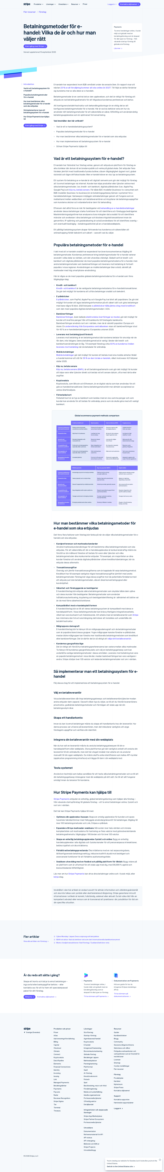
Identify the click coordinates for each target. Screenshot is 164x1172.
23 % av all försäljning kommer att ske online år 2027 (85, 87)
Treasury (57, 1111)
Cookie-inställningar (121, 1066)
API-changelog (89, 1141)
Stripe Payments (62, 799)
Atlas (56, 1035)
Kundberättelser (120, 1035)
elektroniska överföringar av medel (103, 317)
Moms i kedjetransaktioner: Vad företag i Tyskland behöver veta (82, 943)
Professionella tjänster (92, 1098)
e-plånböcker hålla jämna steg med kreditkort (113, 305)
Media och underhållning (93, 1092)
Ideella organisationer (92, 1095)
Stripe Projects (89, 1147)
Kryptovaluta (59, 1057)
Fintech (86, 1079)
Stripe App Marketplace (93, 1116)
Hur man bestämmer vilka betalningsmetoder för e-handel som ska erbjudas (37, 103)
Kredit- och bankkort (66, 288)
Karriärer (117, 1081)
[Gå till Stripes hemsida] (26, 1028)
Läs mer (117, 48)
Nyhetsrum (118, 1084)
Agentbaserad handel (92, 1038)
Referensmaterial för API (93, 1134)
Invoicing (57, 1073)
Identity (57, 1070)
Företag (42, 12)
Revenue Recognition (62, 1098)
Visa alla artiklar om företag (35, 941)
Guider (116, 1032)
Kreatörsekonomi (90, 1076)
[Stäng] (159, 1160)
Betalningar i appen (91, 1057)
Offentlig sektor (90, 1101)
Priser (85, 4)
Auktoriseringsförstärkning (64, 1038)
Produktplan (118, 1078)
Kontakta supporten (122, 1099)
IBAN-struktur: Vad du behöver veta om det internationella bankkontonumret (88, 939)
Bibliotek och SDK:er (91, 1144)
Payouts (57, 1092)
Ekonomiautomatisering (93, 1051)
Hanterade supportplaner (124, 1102)
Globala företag (90, 1054)
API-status (88, 1137)
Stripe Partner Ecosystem (94, 1119)
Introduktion (29, 84)
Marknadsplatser (90, 1060)
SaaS (86, 1070)
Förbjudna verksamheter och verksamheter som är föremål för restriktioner (127, 1054)
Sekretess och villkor (122, 1048)
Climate (57, 1051)
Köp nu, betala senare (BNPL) (70, 369)
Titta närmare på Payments (95, 996)
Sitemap (117, 1063)
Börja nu (28, 997)
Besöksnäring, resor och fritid (95, 1085)
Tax (55, 1104)
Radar (56, 1095)
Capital (56, 1045)
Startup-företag (90, 1035)
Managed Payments (61, 1082)
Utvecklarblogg (90, 1150)
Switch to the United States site (120, 1166)
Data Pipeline (59, 1060)
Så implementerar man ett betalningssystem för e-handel (36, 111)
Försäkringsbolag (90, 1089)
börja (56, 876)
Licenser (117, 1059)
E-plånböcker (62, 299)
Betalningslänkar (60, 1085)
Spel (85, 1082)
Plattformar (88, 1067)
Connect (57, 1054)
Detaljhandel (88, 1104)
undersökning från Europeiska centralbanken (86, 326)
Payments (58, 1089)
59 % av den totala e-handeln (96, 358)
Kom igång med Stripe (34, 46)
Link (55, 1079)
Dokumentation (90, 1131)
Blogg (116, 1038)
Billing (56, 1042)
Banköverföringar (64, 317)
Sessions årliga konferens (124, 1045)
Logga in (111, 4)
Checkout (57, 1048)
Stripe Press (118, 1087)
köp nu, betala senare (79, 189)
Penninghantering (90, 1064)
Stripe (135, 615)
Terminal (57, 1107)
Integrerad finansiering (92, 1048)
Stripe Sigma (58, 1101)
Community (118, 1042)
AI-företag (88, 1073)
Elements (57, 1064)
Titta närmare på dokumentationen (121, 994)
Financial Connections (62, 1067)
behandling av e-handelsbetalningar (117, 208)
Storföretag (88, 1032)
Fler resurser (30, 12)
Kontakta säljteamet (128, 4)
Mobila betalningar (65, 355)
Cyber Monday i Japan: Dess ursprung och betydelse (77, 936)
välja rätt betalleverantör (119, 638)
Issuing (56, 1076)
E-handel (87, 1045)
